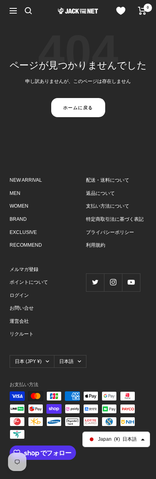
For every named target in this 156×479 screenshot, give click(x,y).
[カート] (142, 11)
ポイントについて (29, 282)
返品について (100, 193)
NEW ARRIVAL (26, 180)
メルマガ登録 (24, 269)
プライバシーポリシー (110, 232)
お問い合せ (22, 308)
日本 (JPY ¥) (28, 361)
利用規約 (95, 245)
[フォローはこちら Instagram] (113, 282)
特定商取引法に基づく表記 (115, 219)
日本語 (66, 361)
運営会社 (19, 321)
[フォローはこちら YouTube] (131, 282)
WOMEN (19, 206)
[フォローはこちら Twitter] (95, 282)
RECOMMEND (26, 245)
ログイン (19, 295)
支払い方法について (107, 206)
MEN (15, 193)
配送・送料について (107, 180)
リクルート (22, 334)
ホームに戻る (78, 107)
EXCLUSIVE (23, 232)
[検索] (28, 10)
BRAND (18, 219)
